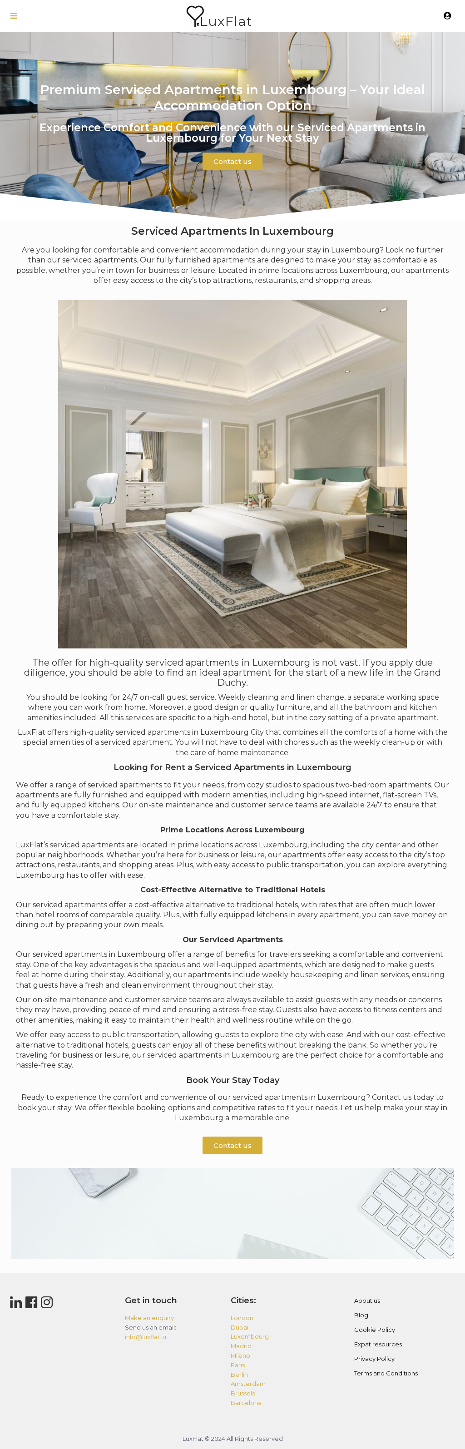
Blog (361, 1315)
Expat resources (378, 1344)
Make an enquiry (149, 1317)
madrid (241, 1346)
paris (238, 1365)
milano (240, 1355)
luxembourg (250, 1336)
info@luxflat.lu (145, 1336)
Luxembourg (224, 732)
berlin (239, 1374)
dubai (239, 1327)
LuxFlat (226, 21)
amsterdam (248, 1383)
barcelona (246, 1402)
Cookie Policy (374, 1329)
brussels (243, 1393)
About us (367, 1300)
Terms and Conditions (386, 1373)
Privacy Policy (374, 1358)
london (242, 1317)
